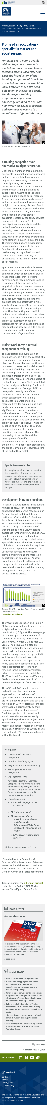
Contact (5, 1077)
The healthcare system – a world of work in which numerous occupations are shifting (23, 1018)
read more (10, 959)
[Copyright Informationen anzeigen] (43, 142)
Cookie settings (8, 1085)
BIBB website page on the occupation (25, 804)
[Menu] (42, 15)
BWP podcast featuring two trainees (26, 836)
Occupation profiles (25, 26)
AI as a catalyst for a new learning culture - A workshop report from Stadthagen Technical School (24, 1026)
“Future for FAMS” (22, 812)
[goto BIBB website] (7, 2)
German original (34, 883)
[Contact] (43, 2)
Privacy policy (7, 1083)
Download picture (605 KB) (13, 614)
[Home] (6, 11)
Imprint (5, 1080)
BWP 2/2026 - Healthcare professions (22, 978)
